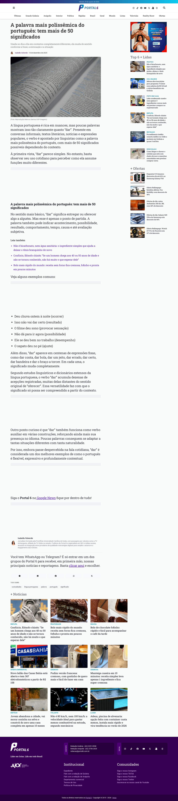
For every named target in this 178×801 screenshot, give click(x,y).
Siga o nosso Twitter (125, 779)
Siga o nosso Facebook (126, 777)
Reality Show (148, 16)
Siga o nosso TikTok (125, 774)
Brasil (92, 16)
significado (65, 587)
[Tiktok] (137, 8)
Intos (114, 798)
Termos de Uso (70, 782)
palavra (44, 587)
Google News (46, 498)
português (54, 587)
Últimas (17, 16)
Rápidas (81, 16)
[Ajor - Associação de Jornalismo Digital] (20, 766)
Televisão (134, 16)
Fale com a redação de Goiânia (76, 774)
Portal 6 (89, 798)
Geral (102, 16)
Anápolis (47, 16)
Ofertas (162, 16)
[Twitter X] (149, 8)
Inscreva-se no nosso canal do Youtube (133, 782)
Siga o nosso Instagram (126, 771)
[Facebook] (141, 8)
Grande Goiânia (32, 16)
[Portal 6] (89, 8)
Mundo (112, 16)
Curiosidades (16, 587)
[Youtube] (145, 8)
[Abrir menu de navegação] (13, 8)
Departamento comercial (74, 779)
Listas (122, 16)
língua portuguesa (31, 587)
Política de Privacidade (73, 785)
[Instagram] (133, 8)
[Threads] (157, 8)
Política (70, 16)
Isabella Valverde (21, 53)
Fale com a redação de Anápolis (77, 777)
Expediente (68, 771)
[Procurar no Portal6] (164, 7)
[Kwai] (153, 8)
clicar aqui (76, 565)
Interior (59, 16)
